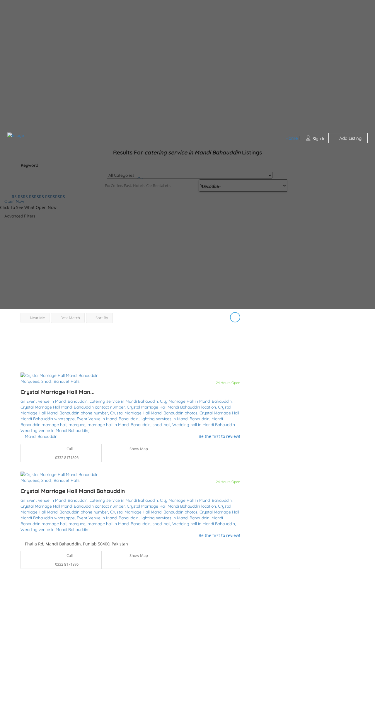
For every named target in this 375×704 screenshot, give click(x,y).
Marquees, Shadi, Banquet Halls (50, 381)
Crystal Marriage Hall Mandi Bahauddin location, (172, 407)
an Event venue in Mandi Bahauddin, (55, 401)
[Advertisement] (130, 344)
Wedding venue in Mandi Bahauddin (54, 529)
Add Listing (350, 138)
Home (291, 138)
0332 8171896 (67, 457)
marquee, (78, 424)
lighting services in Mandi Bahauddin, (176, 418)
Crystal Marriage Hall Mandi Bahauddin (73, 490)
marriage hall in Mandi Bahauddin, (120, 424)
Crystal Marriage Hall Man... (58, 391)
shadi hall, (162, 424)
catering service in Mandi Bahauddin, (125, 401)
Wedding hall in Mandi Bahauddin (203, 424)
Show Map (138, 448)
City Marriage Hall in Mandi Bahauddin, (196, 401)
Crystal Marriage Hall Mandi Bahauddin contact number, (74, 407)
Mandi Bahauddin (41, 436)
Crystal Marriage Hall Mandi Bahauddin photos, (155, 413)
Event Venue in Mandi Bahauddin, (109, 418)
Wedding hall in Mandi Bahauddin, (204, 523)
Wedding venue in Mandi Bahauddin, (55, 430)
